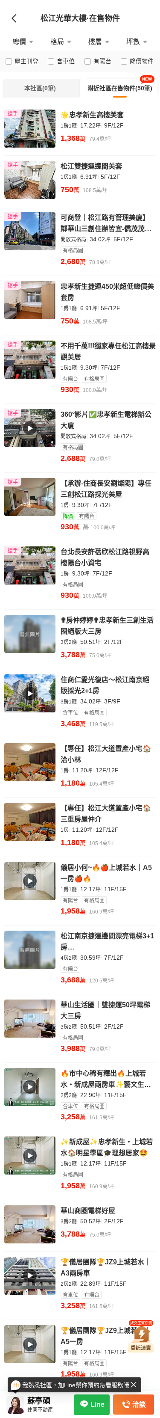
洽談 (139, 1404)
